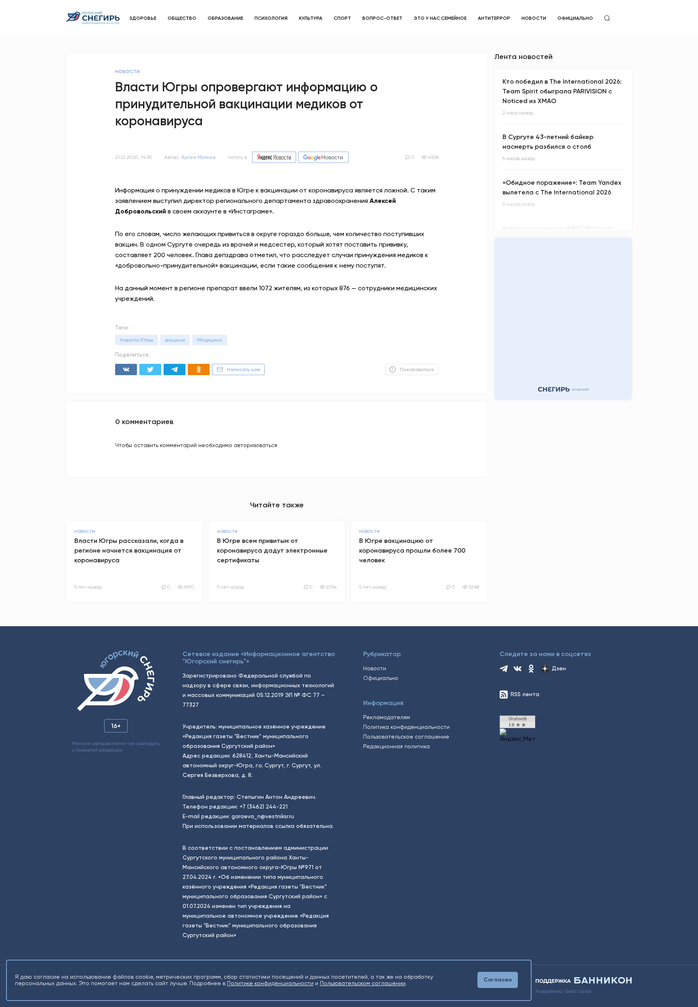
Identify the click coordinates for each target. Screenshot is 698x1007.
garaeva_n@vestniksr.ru (262, 816)
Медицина (209, 340)
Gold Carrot (578, 991)
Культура (310, 18)
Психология (271, 18)
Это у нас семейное (440, 18)
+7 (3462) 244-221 (264, 806)
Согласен (498, 979)
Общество (182, 18)
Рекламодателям (386, 717)
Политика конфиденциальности (406, 727)
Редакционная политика (396, 746)
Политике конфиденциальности (270, 983)
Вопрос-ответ (382, 18)
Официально (575, 18)
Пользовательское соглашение (406, 736)
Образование (225, 18)
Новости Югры (136, 340)
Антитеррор (494, 18)
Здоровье (142, 18)
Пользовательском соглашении (363, 983)
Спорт (342, 18)
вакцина (175, 340)
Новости (533, 18)
